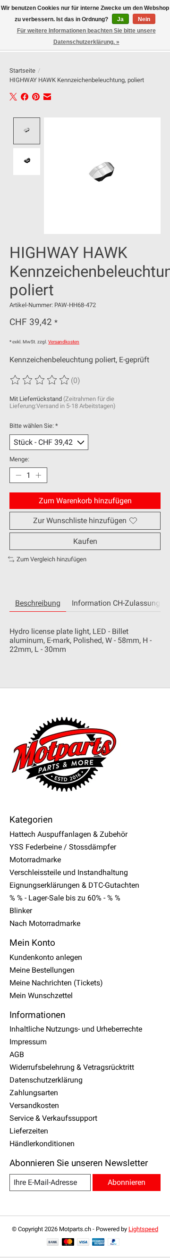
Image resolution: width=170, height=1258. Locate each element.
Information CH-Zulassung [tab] (116, 603)
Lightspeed (143, 1229)
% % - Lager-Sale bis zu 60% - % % (64, 897)
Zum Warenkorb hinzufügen (85, 500)
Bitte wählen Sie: (33, 425)
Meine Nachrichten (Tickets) (56, 982)
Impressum (28, 1041)
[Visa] (83, 1242)
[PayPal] (114, 1242)
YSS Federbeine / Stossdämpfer (62, 846)
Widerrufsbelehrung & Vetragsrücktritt (71, 1067)
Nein (144, 19)
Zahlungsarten (33, 1092)
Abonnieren (126, 1182)
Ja (120, 19)
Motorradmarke (35, 859)
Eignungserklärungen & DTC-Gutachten (74, 885)
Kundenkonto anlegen (45, 957)
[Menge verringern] (18, 475)
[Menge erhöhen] (38, 475)
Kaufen (85, 541)
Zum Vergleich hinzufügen (51, 559)
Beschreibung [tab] (37, 603)
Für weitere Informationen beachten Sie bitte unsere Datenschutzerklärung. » (86, 36)
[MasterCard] (68, 1242)
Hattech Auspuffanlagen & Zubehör (68, 834)
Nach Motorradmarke (44, 923)
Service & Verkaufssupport (53, 1118)
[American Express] (98, 1242)
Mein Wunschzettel (41, 995)
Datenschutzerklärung (46, 1079)
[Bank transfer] (53, 1242)
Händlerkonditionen (42, 1143)
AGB (16, 1054)
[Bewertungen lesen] (40, 380)
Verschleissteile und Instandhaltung (68, 872)
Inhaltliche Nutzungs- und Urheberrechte (75, 1029)
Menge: (19, 459)
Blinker (20, 910)
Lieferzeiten (28, 1130)
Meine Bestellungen (42, 970)
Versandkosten (63, 341)
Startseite (22, 70)
